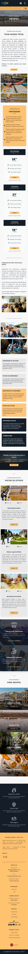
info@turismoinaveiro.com (14, 876)
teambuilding (7, 436)
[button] (22, 8)
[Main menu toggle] (25, 3)
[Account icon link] (21, 3)
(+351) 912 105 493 (14, 881)
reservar (15, 177)
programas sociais (9, 421)
